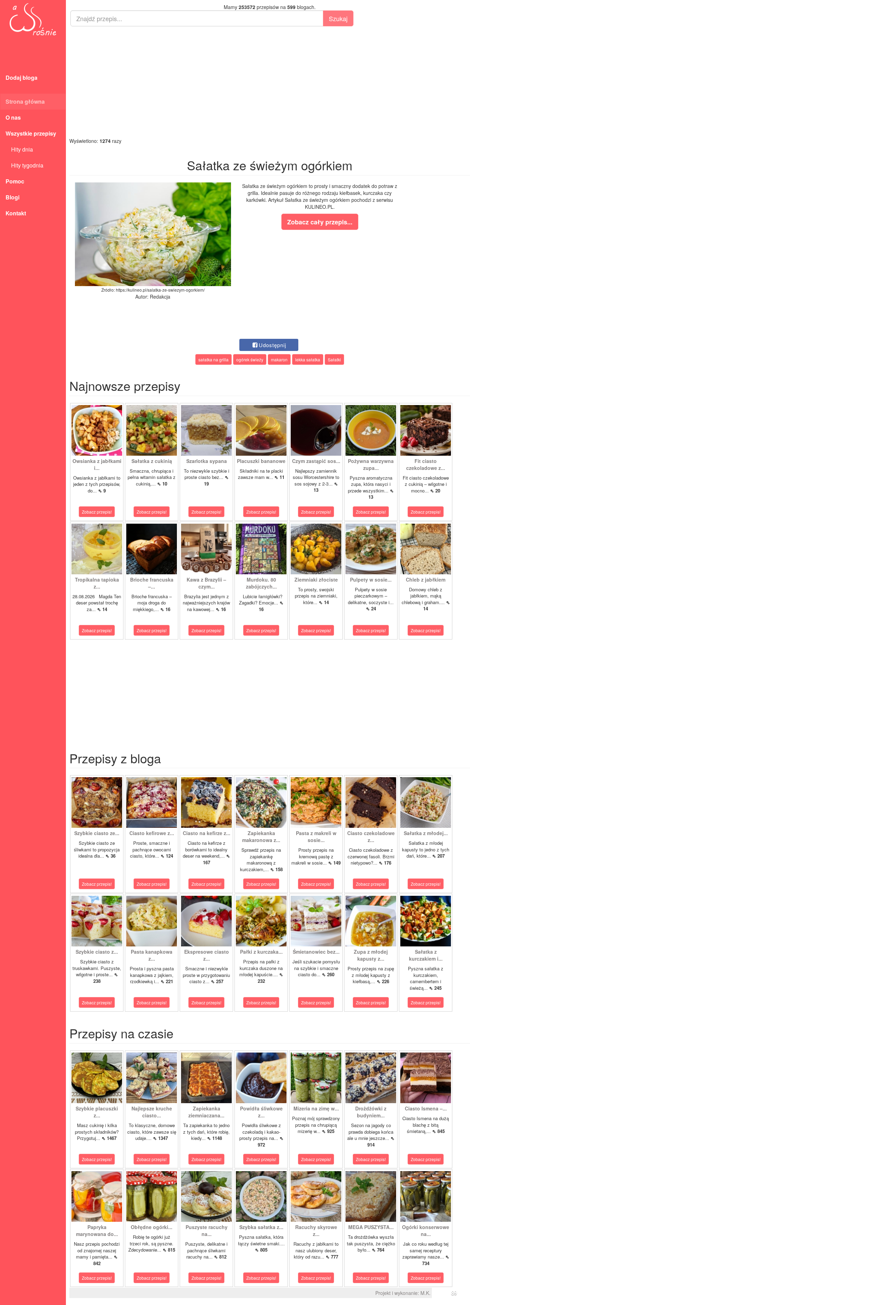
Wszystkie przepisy (31, 133)
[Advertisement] (269, 81)
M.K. (425, 1292)
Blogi (12, 197)
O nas (13, 117)
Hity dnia (19, 149)
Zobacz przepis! (97, 512)
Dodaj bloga (21, 77)
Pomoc (15, 181)
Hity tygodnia (24, 165)
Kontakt (16, 213)
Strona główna (25, 101)
